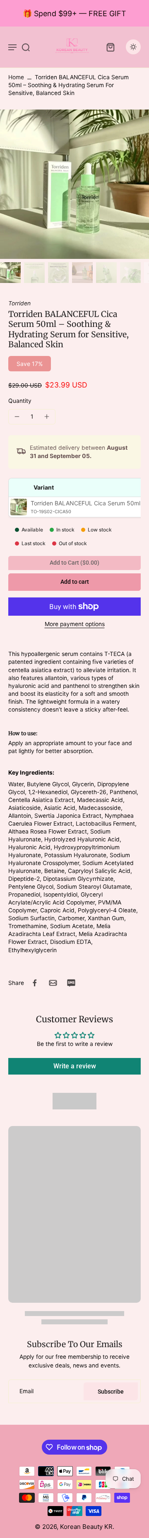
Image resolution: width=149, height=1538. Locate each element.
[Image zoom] (74, 184)
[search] (26, 47)
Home (16, 77)
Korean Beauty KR (86, 1527)
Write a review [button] (74, 1066)
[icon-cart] (110, 47)
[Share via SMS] (71, 983)
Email (26, 1391)
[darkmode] (133, 46)
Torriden (19, 303)
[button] (74, 582)
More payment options (75, 624)
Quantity (19, 400)
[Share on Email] (53, 983)
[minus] (17, 416)
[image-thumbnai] (10, 272)
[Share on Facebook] (35, 983)
